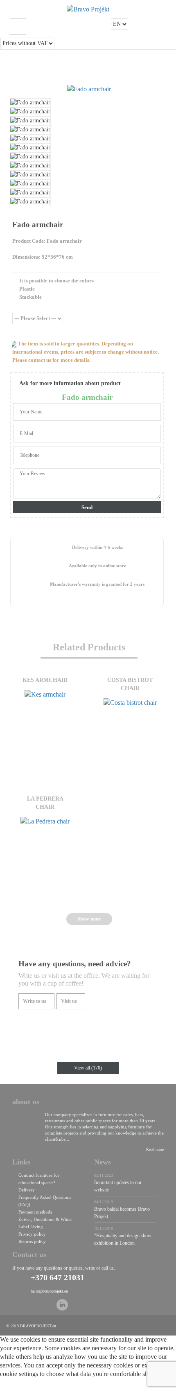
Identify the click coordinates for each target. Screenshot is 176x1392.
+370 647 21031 (57, 1277)
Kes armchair (45, 680)
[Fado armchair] (89, 89)
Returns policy (32, 1241)
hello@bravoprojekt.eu (49, 1291)
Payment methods (35, 1211)
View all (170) (88, 1068)
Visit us (69, 1001)
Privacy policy (32, 1234)
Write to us (34, 1001)
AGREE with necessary (93, 1386)
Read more (155, 1149)
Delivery (26, 1189)
